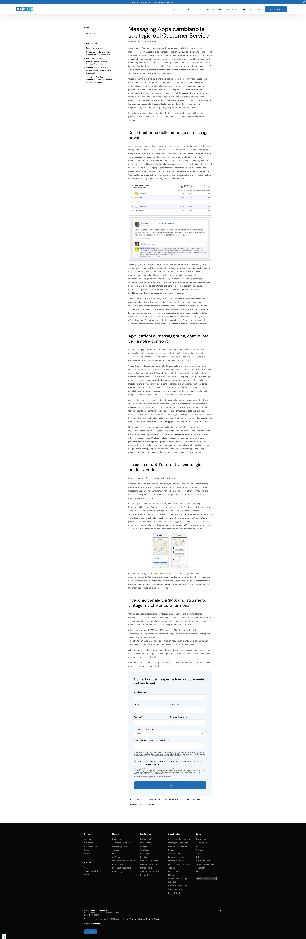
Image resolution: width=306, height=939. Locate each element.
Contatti (87, 839)
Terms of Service (153, 919)
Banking (199, 846)
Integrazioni (145, 839)
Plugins (143, 857)
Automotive (201, 868)
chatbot (140, 799)
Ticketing (116, 850)
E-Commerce (202, 839)
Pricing (87, 850)
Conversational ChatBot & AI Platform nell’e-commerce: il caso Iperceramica (99, 70)
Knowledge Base (119, 846)
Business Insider (161, 275)
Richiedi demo (276, 9)
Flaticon (96, 924)
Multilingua (145, 853)
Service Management (205, 864)
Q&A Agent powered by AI (124, 860)
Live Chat (116, 853)
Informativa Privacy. (194, 769)
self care (150, 805)
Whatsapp (144, 850)
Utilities (199, 850)
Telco (198, 853)
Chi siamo (88, 843)
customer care (154, 799)
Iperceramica (174, 871)
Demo (87, 853)
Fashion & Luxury (176, 860)
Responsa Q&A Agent (94, 48)
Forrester (187, 320)
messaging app (136, 805)
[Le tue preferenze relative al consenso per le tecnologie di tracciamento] (4, 936)
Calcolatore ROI (91, 871)
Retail (198, 871)
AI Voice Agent (119, 864)
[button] (206, 878)
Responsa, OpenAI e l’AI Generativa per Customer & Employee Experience (96, 61)
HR (197, 857)
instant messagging (192, 799)
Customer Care (203, 860)
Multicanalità (145, 843)
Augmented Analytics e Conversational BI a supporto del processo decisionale (99, 79)
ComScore (163, 483)
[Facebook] (215, 921)
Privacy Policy (90, 910)
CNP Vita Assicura (176, 853)
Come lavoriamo (91, 846)
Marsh (171, 875)
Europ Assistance (176, 857)
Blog (86, 867)
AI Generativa (118, 857)
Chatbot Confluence (149, 860)
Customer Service (172, 799)
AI (131, 799)
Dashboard (117, 839)
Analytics (144, 846)
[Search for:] (98, 33)
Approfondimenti (144, 42)
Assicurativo (201, 843)
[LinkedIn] (220, 921)
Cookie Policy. (104, 910)
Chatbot (155, 42)
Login (86, 874)
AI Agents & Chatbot (121, 843)
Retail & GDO (174, 893)
